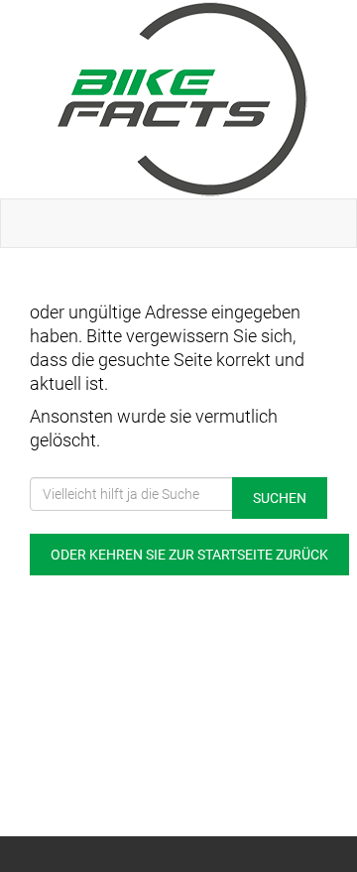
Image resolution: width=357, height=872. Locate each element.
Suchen (279, 498)
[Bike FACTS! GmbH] (182, 99)
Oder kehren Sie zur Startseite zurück (189, 554)
